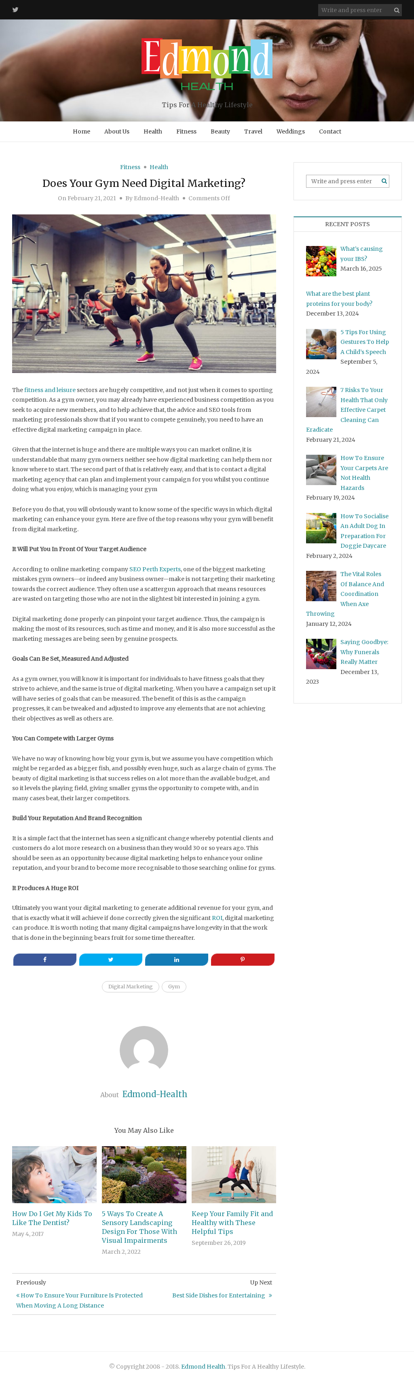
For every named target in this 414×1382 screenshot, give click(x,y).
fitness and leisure (50, 390)
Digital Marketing (130, 987)
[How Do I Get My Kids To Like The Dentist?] (54, 1174)
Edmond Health (203, 1366)
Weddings (291, 131)
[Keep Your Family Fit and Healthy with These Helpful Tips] (234, 1174)
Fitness (186, 131)
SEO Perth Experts (155, 569)
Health (153, 131)
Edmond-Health (156, 198)
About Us (116, 131)
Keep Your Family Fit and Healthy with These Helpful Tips (232, 1223)
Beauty (220, 131)
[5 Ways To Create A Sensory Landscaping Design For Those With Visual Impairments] (144, 1174)
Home (81, 131)
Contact (330, 131)
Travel (253, 131)
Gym (174, 987)
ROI (217, 918)
